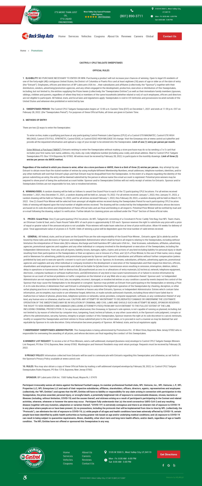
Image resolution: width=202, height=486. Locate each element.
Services (73, 36)
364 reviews (104, 17)
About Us (113, 36)
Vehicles (86, 36)
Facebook (163, 465)
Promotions (37, 50)
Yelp (174, 465)
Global (149, 36)
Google (168, 465)
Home (62, 36)
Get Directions (168, 454)
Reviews (126, 36)
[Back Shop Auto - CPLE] (33, 14)
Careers (138, 36)
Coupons (99, 36)
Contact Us (169, 36)
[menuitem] (62, 36)
